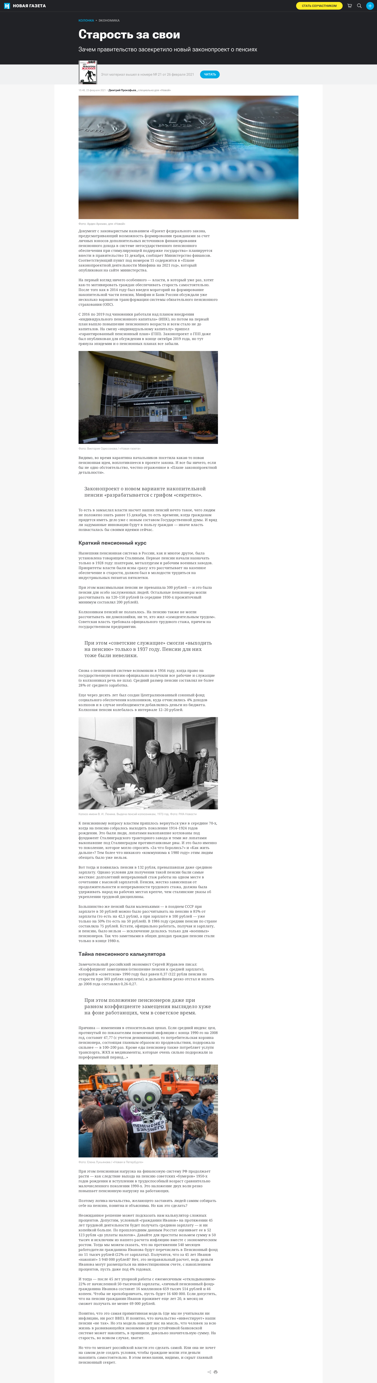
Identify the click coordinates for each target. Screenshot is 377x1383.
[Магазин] (349, 6)
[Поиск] (359, 6)
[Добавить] (370, 6)
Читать (210, 74)
